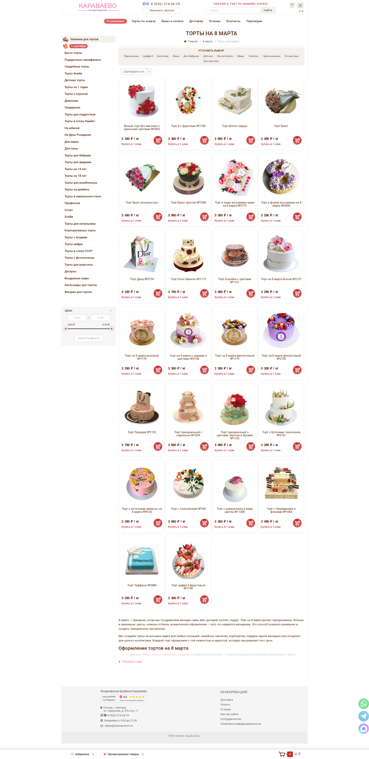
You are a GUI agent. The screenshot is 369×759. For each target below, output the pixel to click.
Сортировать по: (134, 71)
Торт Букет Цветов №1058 (188, 202)
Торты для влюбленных (81, 182)
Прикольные (131, 56)
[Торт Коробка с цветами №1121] (234, 253)
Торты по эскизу (144, 21)
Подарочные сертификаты (83, 60)
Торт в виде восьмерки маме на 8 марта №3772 (235, 204)
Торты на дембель (77, 189)
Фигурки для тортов (78, 292)
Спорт (69, 210)
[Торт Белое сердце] (234, 100)
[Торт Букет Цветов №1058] (188, 177)
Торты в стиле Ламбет (80, 121)
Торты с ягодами (76, 237)
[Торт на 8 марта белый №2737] (281, 253)
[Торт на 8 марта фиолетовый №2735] (281, 330)
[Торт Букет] (281, 100)
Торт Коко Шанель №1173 (188, 279)
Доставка (196, 21)
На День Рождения (78, 135)
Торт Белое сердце (234, 126)
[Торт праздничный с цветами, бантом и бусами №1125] (234, 406)
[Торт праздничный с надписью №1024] (188, 406)
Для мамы (72, 141)
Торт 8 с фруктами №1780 (188, 126)
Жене (176, 56)
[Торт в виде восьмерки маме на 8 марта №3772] (234, 177)
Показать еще (131, 661)
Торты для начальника (80, 223)
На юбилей (72, 128)
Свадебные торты (77, 66)
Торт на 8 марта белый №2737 (281, 279)
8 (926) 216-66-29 (165, 4)
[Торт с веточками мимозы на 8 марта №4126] (142, 483)
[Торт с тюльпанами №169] (188, 483)
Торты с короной (76, 94)
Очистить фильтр (89, 338)
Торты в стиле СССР (78, 251)
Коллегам (163, 56)
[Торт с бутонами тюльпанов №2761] (281, 406)
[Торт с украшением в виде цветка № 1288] (234, 483)
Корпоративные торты (80, 230)
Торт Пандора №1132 (142, 432)
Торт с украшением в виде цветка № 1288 (235, 510)
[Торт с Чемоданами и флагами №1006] (281, 483)
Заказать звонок (162, 10)
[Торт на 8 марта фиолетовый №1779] (234, 330)
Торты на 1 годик (76, 87)
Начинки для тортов (84, 39)
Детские (208, 56)
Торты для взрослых (79, 264)
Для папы (71, 148)
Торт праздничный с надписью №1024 (188, 433)
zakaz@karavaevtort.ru (119, 725)
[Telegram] (363, 716)
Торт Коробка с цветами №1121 (234, 280)
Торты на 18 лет (75, 176)
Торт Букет (281, 126)
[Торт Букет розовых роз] (142, 177)
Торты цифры (74, 244)
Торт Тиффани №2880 (141, 585)
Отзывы (215, 21)
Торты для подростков (80, 114)
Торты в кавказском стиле (83, 196)
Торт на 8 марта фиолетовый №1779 (234, 357)
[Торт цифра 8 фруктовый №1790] (188, 559)
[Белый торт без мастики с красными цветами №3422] (142, 100)
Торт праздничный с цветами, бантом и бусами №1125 (235, 435)
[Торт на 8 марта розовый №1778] (142, 330)
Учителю (253, 56)
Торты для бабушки (78, 155)
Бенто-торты (73, 53)
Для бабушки (191, 56)
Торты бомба (73, 73)
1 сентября (78, 46)
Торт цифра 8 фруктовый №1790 (188, 587)
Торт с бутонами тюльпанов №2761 (281, 433)
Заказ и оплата (172, 21)
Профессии (72, 203)
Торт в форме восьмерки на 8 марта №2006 (281, 204)
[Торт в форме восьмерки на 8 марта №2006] (281, 177)
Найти (268, 10)
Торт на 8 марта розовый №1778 (142, 357)
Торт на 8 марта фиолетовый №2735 (281, 357)
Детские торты (75, 80)
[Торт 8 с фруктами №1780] (188, 100)
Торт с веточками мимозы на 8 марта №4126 (142, 510)
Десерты (70, 271)
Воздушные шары (77, 278)
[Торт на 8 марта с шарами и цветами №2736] (188, 330)
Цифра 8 (148, 56)
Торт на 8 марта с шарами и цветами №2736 (188, 357)
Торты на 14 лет (75, 169)
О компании (115, 21)
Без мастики (211, 61)
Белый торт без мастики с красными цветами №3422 (142, 127)
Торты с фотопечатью (79, 257)
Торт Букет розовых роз (142, 202)
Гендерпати (72, 107)
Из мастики (292, 56)
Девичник (71, 101)
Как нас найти (229, 714)
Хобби (69, 217)
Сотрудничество (230, 719)
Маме (240, 56)
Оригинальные (272, 56)
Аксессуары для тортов (81, 285)
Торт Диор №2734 (142, 279)
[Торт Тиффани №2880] (142, 559)
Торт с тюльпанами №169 (188, 508)
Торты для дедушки (78, 162)
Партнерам (254, 21)
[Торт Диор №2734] (142, 253)
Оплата (225, 704)
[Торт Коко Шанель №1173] (188, 253)
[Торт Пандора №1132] (141, 406)
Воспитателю (225, 56)
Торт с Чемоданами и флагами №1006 (281, 510)
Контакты (233, 21)
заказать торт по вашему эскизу (241, 3)
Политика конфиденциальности (240, 723)
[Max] (363, 728)
